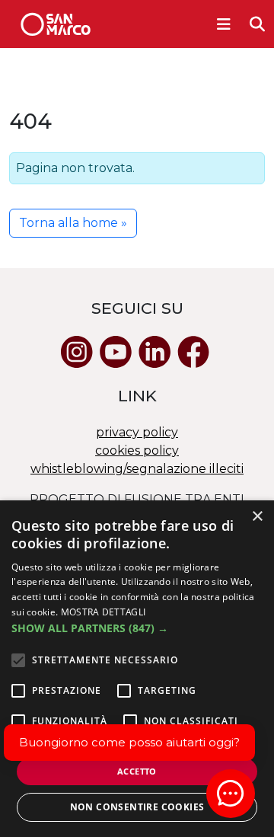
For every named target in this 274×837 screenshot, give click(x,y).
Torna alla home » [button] (73, 223)
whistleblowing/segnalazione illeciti (137, 469)
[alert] (137, 668)
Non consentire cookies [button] (137, 806)
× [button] (257, 516)
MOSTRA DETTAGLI (103, 611)
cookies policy (137, 450)
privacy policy (137, 432)
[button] (137, 628)
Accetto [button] (137, 771)
